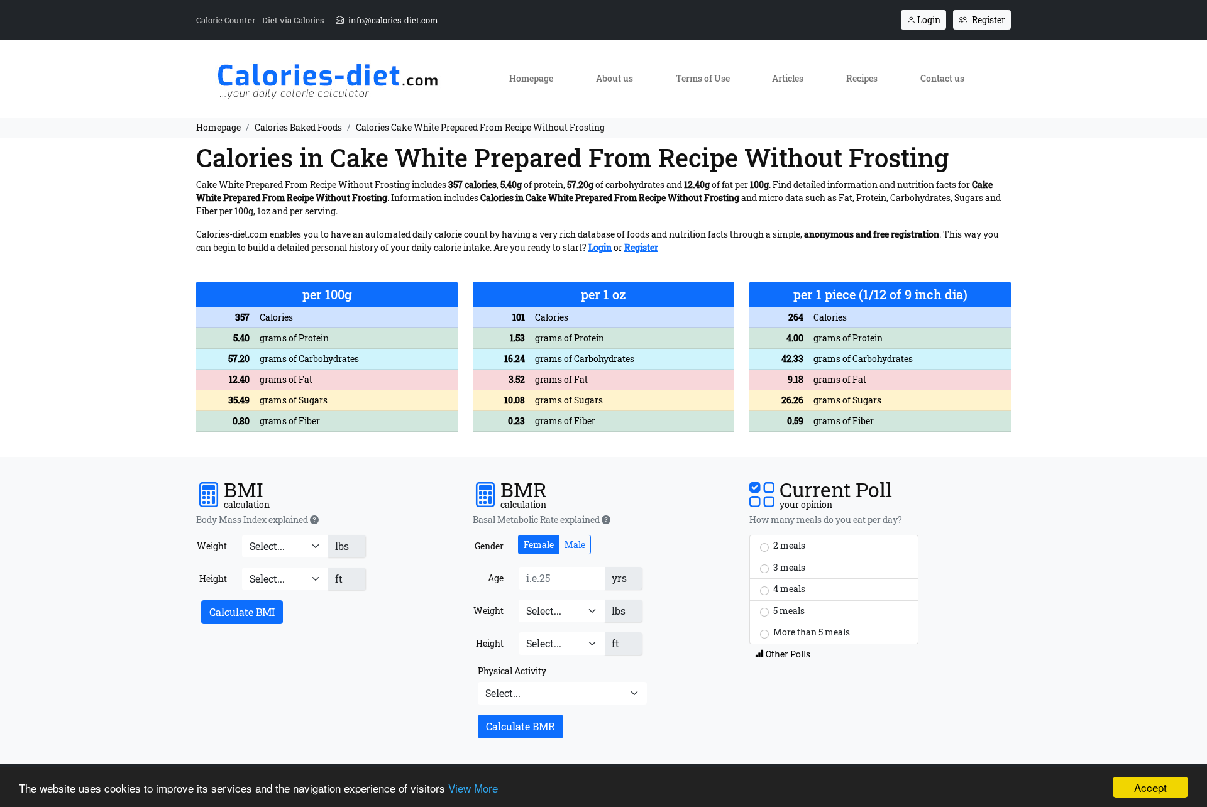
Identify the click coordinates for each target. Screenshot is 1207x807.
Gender (489, 546)
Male (575, 545)
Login (927, 20)
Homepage (531, 78)
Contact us (942, 78)
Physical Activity (512, 671)
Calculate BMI (242, 611)
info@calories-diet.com (392, 20)
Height (213, 579)
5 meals (788, 611)
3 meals (788, 567)
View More (473, 788)
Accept (1150, 787)
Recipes (862, 78)
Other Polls (787, 654)
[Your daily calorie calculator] (327, 78)
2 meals (788, 545)
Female (539, 545)
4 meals (788, 589)
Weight (212, 546)
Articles (787, 78)
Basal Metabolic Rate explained (537, 520)
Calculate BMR (520, 726)
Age (496, 578)
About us (614, 78)
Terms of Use (703, 78)
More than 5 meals (810, 632)
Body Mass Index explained (253, 520)
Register (987, 20)
